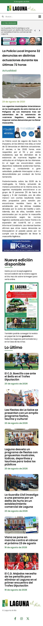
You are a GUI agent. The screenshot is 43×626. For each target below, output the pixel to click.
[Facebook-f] (15, 618)
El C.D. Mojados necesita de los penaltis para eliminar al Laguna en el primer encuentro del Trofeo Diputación (21, 580)
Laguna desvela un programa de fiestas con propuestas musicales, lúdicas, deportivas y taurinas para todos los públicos (21, 457)
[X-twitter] (28, 618)
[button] (40, 16)
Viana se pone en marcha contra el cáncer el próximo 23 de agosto (21, 540)
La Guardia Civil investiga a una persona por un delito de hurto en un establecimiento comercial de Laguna (21, 501)
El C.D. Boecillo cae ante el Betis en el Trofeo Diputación (20, 376)
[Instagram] (21, 618)
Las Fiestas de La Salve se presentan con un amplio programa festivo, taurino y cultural (21, 414)
